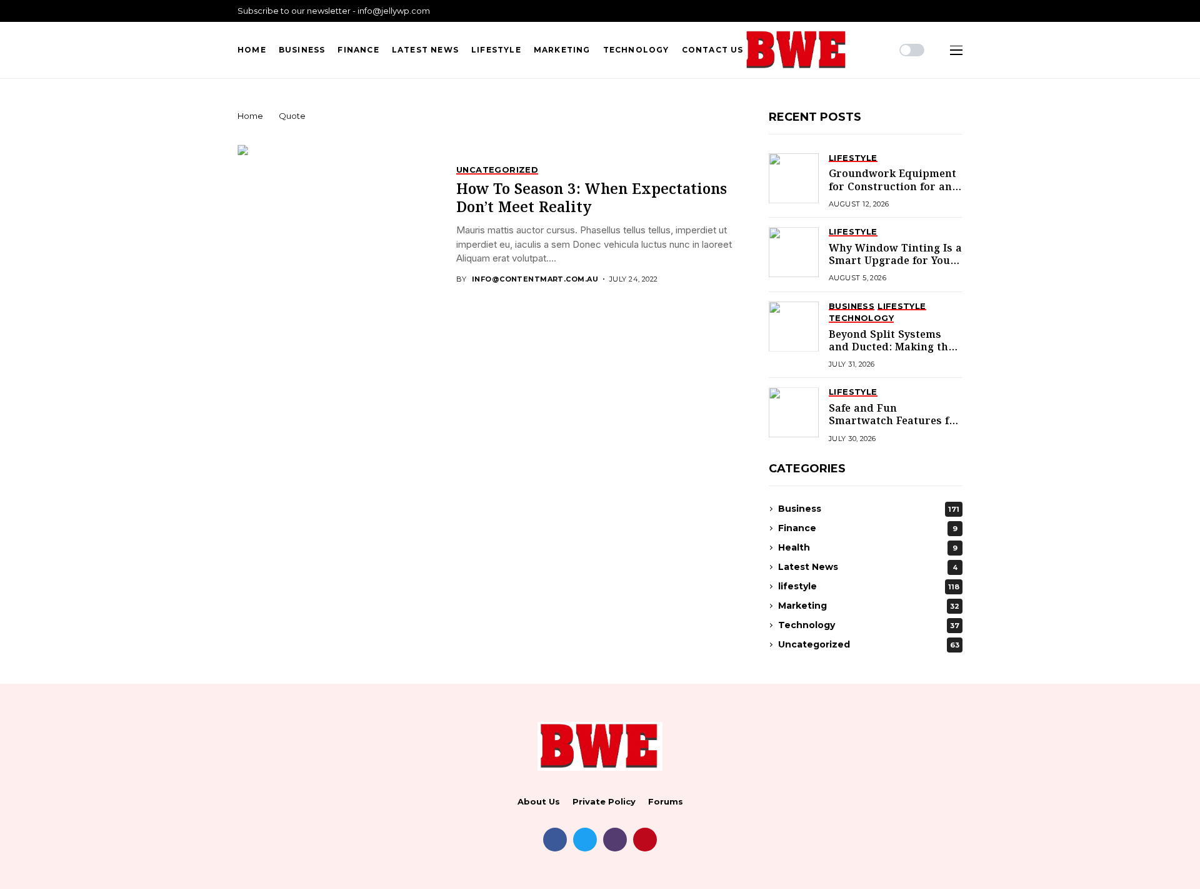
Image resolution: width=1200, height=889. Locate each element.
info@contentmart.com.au (535, 279)
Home (250, 116)
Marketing (868, 605)
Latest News (868, 566)
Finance (868, 528)
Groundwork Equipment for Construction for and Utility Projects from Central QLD (894, 193)
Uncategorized (868, 644)
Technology (868, 625)
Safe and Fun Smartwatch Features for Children (895, 422)
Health (868, 547)
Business (868, 508)
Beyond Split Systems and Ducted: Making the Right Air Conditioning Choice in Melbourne (891, 354)
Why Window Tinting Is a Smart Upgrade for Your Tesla (895, 261)
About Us (539, 801)
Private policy (604, 801)
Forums (665, 801)
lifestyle (868, 586)
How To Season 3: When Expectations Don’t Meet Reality (591, 199)
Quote (292, 116)
